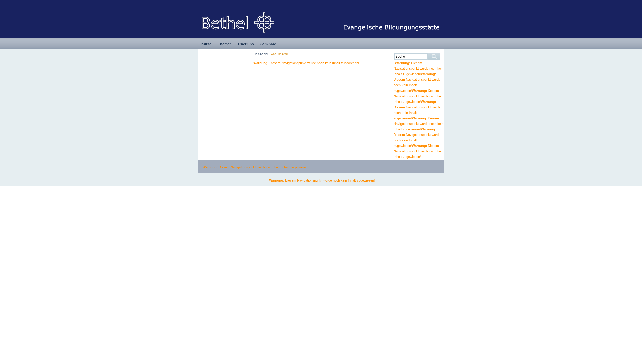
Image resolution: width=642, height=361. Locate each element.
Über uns (246, 44)
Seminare (268, 44)
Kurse (206, 44)
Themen (225, 44)
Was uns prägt (279, 53)
